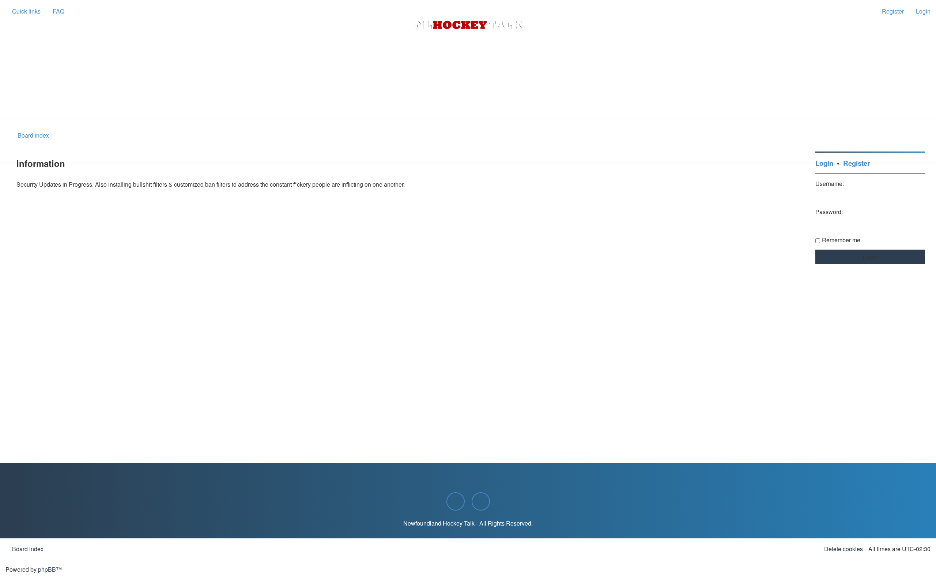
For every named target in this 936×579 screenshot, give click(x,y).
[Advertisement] (468, 99)
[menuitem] (55, 11)
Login (824, 163)
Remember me (841, 240)
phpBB (47, 569)
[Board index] (468, 24)
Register (856, 163)
